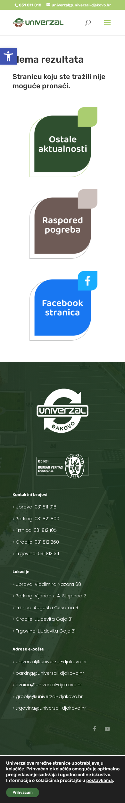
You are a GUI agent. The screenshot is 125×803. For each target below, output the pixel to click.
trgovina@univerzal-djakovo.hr (51, 708)
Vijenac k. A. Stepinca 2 (60, 596)
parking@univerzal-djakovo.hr (50, 673)
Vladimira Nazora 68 (58, 584)
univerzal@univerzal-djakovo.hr (51, 661)
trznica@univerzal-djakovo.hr (49, 684)
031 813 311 (48, 553)
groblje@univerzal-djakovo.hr (49, 696)
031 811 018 (45, 507)
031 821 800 (47, 519)
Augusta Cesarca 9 (56, 607)
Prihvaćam (23, 792)
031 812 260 (47, 542)
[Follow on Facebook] (94, 729)
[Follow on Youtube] (107, 729)
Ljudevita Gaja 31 (53, 619)
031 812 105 (45, 530)
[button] (8, 56)
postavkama (99, 780)
